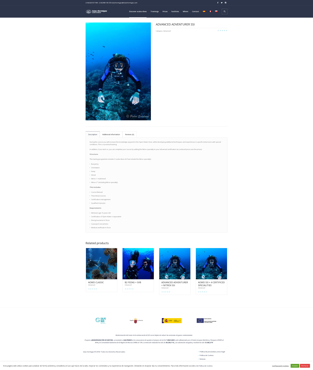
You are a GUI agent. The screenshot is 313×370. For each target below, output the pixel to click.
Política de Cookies (206, 366)
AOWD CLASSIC (96, 282)
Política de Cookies (207, 355)
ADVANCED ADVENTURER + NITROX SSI (174, 284)
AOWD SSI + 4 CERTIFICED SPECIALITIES (211, 284)
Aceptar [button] (295, 366)
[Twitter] (221, 2)
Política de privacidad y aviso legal (212, 352)
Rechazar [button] (304, 366)
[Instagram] (225, 2)
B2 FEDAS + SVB (133, 282)
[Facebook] (217, 2)
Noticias (203, 359)
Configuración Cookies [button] (280, 366)
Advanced (167, 31)
